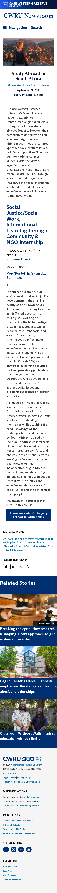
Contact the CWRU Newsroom (18, 820)
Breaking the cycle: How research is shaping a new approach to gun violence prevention (27, 633)
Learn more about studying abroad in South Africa (28, 515)
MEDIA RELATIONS (15, 791)
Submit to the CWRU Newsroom (19, 833)
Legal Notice (9, 777)
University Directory (13, 879)
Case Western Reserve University (26, 764)
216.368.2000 (10, 773)
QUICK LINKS (11, 815)
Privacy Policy (24, 777)
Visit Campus (9, 875)
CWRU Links (11, 861)
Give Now (7, 871)
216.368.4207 (10, 805)
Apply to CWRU (10, 866)
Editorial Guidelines (12, 825)
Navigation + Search (21, 28)
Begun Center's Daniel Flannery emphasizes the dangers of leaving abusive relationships (28, 686)
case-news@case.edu (30, 805)
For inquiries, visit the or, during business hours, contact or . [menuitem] (21, 801)
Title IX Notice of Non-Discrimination (21, 781)
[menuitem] (28, 821)
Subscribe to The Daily (14, 829)
